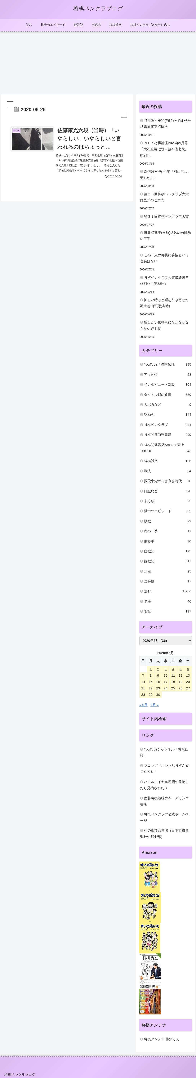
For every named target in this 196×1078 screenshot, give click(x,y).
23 (158, 688)
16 (158, 682)
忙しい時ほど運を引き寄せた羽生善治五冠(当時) (164, 303)
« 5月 (143, 705)
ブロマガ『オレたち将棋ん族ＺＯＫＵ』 (164, 769)
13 (188, 675)
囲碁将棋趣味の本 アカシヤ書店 (164, 801)
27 (188, 688)
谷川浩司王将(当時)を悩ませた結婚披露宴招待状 (165, 124)
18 (173, 682)
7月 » (154, 705)
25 (173, 688)
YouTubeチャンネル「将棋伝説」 (164, 752)
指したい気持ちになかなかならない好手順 (164, 325)
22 (151, 688)
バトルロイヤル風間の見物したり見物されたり (164, 785)
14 (143, 682)
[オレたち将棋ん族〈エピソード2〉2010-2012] (150, 907)
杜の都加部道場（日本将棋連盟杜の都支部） (164, 834)
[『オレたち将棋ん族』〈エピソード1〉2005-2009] (149, 877)
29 (151, 695)
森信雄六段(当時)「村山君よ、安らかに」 (165, 175)
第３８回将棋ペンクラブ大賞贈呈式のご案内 (164, 197)
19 (180, 682)
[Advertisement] (98, 63)
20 (188, 682)
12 (180, 675)
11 (173, 675)
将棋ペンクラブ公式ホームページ (164, 817)
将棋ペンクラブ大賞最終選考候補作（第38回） (164, 281)
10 (165, 675)
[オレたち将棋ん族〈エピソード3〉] (149, 938)
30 (158, 695)
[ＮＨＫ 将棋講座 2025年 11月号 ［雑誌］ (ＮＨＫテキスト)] (150, 968)
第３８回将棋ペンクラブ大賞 (166, 216)
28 (143, 695)
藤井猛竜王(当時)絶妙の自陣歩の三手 (165, 236)
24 (165, 688)
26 (180, 688)
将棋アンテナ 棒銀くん (161, 1039)
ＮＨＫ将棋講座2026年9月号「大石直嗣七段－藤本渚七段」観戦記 (164, 149)
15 (151, 682)
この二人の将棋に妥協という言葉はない (164, 258)
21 (143, 688)
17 (165, 682)
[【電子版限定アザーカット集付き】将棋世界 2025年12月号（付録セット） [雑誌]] (150, 999)
